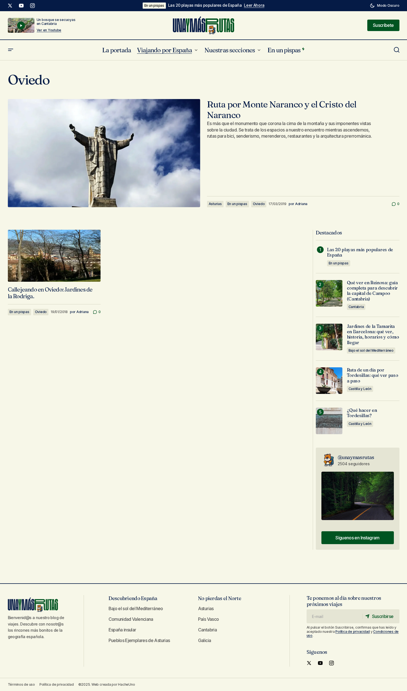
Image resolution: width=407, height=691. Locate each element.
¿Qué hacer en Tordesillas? (362, 413)
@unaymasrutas (356, 457)
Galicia (204, 640)
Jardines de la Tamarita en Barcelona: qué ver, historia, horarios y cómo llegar (373, 334)
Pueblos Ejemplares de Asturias (139, 640)
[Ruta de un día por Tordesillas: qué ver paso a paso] (329, 380)
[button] (384, 5)
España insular (122, 630)
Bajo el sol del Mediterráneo (371, 350)
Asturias (215, 204)
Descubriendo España (133, 598)
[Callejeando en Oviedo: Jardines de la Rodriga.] (54, 256)
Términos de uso (21, 684)
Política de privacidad (352, 631)
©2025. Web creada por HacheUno (106, 684)
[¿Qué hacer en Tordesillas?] (329, 421)
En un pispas (154, 5)
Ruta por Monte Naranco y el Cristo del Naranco (282, 109)
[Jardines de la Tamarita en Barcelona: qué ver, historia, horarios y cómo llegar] (329, 337)
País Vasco (208, 619)
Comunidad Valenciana (131, 619)
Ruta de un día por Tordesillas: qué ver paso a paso (372, 375)
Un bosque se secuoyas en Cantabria (56, 22)
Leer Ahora (254, 5)
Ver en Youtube (49, 30)
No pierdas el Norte (219, 598)
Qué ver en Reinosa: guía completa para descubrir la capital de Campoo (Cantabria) (372, 291)
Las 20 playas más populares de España (205, 5)
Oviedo (259, 204)
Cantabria (356, 307)
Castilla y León (360, 389)
